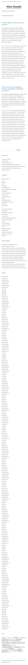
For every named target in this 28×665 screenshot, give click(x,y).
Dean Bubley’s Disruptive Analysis (15, 117)
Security (3, 221)
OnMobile (16, 129)
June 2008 (4, 610)
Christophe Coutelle (13, 115)
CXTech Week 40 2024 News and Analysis (13, 23)
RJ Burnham (8, 67)
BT (19, 637)
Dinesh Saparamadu (10, 119)
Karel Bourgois (8, 58)
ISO (22, 56)
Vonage (14, 651)
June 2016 (4, 440)
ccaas (22, 637)
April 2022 (4, 337)
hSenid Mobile (11, 56)
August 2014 (4, 479)
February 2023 (5, 319)
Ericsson (9, 639)
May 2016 (4, 442)
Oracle (9, 642)
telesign (17, 647)
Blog (6, 1)
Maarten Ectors (14, 124)
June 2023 (4, 312)
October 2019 (5, 390)
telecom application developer (8, 135)
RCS (21, 65)
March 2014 (4, 488)
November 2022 (5, 324)
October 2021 (5, 347)
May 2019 (4, 399)
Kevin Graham (15, 58)
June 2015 (4, 461)
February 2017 (5, 434)
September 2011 (5, 541)
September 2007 (5, 627)
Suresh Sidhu (8, 133)
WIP (20, 138)
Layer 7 (3, 124)
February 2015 (5, 468)
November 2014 (5, 474)
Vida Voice (14, 76)
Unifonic (7, 76)
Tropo (7, 138)
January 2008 (4, 619)
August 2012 (4, 522)
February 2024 (5, 297)
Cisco (25, 637)
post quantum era (10, 65)
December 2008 (5, 600)
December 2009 (5, 578)
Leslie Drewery (22, 58)
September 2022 (5, 328)
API (13, 110)
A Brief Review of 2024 (6, 162)
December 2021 (5, 344)
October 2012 (5, 518)
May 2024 (4, 292)
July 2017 (4, 426)
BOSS (3, 184)
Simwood (4, 643)
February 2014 (5, 490)
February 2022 (5, 340)
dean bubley (4, 117)
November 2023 (5, 303)
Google (18, 639)
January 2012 (4, 534)
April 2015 (4, 465)
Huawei (3, 122)
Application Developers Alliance (9, 113)
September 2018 (5, 410)
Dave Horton (16, 53)
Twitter (3, 76)
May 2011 (4, 548)
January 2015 (4, 470)
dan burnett (21, 115)
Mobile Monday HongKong (16, 128)
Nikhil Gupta (4, 62)
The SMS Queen (8, 74)
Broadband (4, 185)
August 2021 (4, 351)
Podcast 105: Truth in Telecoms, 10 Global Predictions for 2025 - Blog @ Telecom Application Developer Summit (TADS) (13, 256)
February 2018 (5, 417)
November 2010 (5, 559)
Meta (17, 60)
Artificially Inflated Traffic (10, 49)
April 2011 (4, 550)
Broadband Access (6, 187)
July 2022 (4, 331)
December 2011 (5, 536)
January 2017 (4, 436)
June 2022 (4, 333)
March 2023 (4, 317)
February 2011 (5, 554)
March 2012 (4, 530)
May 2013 (4, 506)
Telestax (18, 137)
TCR (13, 647)
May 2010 (4, 570)
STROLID (10, 72)
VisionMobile (16, 138)
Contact (19, 1)
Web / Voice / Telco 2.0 (7, 112)
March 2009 (4, 594)
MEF (12, 126)
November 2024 (5, 281)
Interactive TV (5, 205)
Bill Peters (4, 182)
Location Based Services (7, 209)
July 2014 (4, 481)
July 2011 (4, 545)
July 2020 (4, 374)
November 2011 (5, 538)
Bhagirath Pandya (6, 51)
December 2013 (5, 493)
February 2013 (5, 511)
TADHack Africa (16, 72)
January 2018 (4, 418)
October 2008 (5, 603)
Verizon (5, 650)
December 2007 (5, 621)
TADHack (14, 133)
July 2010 (4, 566)
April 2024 (4, 294)
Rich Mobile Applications (7, 219)
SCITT (14, 69)
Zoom (8, 652)
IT (2, 207)
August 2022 (4, 329)
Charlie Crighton (5, 115)
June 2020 (4, 376)
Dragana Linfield (19, 119)
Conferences (17, 110)
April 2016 (4, 443)
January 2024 (4, 299)
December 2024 (5, 280)
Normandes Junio (9, 129)
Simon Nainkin (15, 70)
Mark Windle (7, 126)
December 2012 (5, 514)
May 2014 (4, 484)
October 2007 (5, 625)
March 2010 (4, 573)
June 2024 (4, 290)
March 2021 (4, 360)
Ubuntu (11, 138)
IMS (14, 640)
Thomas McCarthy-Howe (17, 74)
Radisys (13, 642)
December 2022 (5, 322)
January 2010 (4, 577)
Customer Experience (6, 193)
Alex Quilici (13, 47)
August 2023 (4, 308)
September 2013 (5, 498)
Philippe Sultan (12, 131)
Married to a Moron (6, 159)
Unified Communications (7, 232)
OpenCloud (20, 129)
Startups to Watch (6, 225)
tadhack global (13, 645)
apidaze (23, 112)
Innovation (23, 110)
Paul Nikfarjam (17, 63)
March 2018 (4, 415)
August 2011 (4, 543)
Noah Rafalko (15, 62)
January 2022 (4, 342)
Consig (6, 53)
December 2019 (5, 386)
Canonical (18, 113)
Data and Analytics (6, 196)
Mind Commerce (17, 126)
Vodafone (10, 650)
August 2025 (4, 278)
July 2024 (4, 289)
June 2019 (4, 397)
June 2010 (4, 568)
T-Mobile (22, 643)
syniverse (18, 643)
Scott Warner (19, 69)
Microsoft (21, 60)
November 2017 (5, 420)
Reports (14, 1)
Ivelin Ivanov (8, 122)
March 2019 (4, 402)
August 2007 (4, 628)
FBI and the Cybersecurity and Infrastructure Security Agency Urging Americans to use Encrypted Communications (13, 168)
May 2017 (4, 429)
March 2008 (4, 616)
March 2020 (4, 381)
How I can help (5, 161)
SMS (10, 643)
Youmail (3, 78)
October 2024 (5, 283)
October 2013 (5, 497)
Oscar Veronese (5, 131)
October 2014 (5, 475)
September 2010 (5, 562)
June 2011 (4, 546)
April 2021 (4, 358)
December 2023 (5, 301)
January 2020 (4, 385)
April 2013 (4, 507)
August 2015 (4, 458)
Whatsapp (23, 76)
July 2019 (4, 395)
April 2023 (4, 315)
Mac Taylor (20, 124)
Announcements (5, 178)
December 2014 (5, 472)
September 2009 (5, 584)
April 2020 (4, 379)
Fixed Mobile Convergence (8, 201)
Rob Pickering (14, 67)
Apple (12, 637)
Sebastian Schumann (6, 70)
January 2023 (4, 321)
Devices (3, 198)
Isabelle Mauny (18, 56)
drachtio (10, 54)
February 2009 (5, 596)
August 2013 (4, 500)
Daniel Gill (10, 53)
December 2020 (5, 365)
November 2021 (5, 346)
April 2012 (4, 529)
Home (3, 1)
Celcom (22, 113)
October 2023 (5, 305)
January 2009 (4, 598)
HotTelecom (15, 121)
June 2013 (4, 504)
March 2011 (4, 552)
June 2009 (4, 589)
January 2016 (4, 449)
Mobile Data (4, 210)
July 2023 (4, 310)
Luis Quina (7, 124)
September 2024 (5, 285)
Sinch (7, 643)
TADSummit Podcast (6, 228)
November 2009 (5, 580)
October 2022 (5, 326)
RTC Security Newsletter (7, 69)
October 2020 (5, 369)
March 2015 (4, 466)
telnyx (3, 649)
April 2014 (4, 486)
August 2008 (4, 607)
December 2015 (5, 450)
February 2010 (5, 575)
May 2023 (4, 313)
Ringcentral (20, 642)
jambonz (17, 640)
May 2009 (4, 591)
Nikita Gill (10, 62)
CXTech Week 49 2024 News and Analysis (11, 164)
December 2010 (5, 557)
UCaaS (19, 649)
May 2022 (4, 335)
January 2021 (4, 363)
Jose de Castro (21, 122)
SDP (24, 642)
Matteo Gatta (5, 60)
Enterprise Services (6, 200)
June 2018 (4, 413)
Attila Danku (19, 49)
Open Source (5, 214)
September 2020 (5, 370)
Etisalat (3, 121)
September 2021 (5, 349)
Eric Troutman (15, 54)
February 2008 (5, 618)
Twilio (11, 648)
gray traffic (21, 54)
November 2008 (5, 602)
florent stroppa (8, 121)
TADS (17, 133)
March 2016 (4, 445)
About (10, 1)
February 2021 (5, 362)
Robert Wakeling (21, 67)
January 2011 (4, 555)
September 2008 (5, 605)
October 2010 (5, 561)
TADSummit (21, 133)
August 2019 (4, 394)
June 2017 (4, 427)
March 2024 (4, 296)
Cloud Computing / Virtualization (9, 189)
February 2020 (5, 383)
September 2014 (5, 477)
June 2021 (4, 354)
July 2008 (4, 609)
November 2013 (5, 495)
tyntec (15, 649)
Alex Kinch (8, 47)
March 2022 (4, 338)
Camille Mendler (13, 51)
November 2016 (5, 438)
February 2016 (5, 447)
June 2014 (4, 482)
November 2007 (5, 623)
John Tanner (14, 122)
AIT (5, 47)
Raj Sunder (17, 65)
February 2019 (5, 404)
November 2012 (5, 516)
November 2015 (5, 452)
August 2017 (4, 424)
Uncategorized (5, 230)
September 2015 (5, 456)
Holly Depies (4, 56)
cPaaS (4, 639)
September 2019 (5, 392)
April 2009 (4, 593)
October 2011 (5, 539)
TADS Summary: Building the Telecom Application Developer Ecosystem (12, 89)
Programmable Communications (9, 217)
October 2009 (5, 582)
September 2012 (5, 520)
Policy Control (5, 216)
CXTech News (16, 46)
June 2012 (4, 525)
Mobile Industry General (7, 212)
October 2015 (5, 454)
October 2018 (5, 408)
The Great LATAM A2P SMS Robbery (18, 253)
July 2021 (4, 353)
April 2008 (4, 614)
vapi (10, 76)
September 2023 (5, 306)
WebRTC (14, 112)
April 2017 (4, 431)
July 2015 (4, 459)
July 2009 (4, 587)
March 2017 (4, 433)
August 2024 (4, 287)
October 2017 (5, 422)
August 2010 (4, 564)
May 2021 (4, 356)
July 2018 (4, 411)
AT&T (16, 637)
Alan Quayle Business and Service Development (14, 7)
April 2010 (4, 571)
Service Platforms (5, 223)
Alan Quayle (9, 660)
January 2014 (4, 491)
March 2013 (4, 509)
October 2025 (5, 276)
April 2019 (4, 401)
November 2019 (5, 388)
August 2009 (4, 586)
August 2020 (4, 372)
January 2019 (4, 406)
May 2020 (4, 378)
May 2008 (4, 612)
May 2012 (4, 527)
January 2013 (4, 513)
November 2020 (5, 367)
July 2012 (4, 523)
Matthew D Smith (12, 60)
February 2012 (5, 532)
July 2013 (4, 502)
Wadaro (18, 76)
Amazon (18, 47)
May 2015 (4, 463)
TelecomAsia (13, 137)
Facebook (14, 639)
